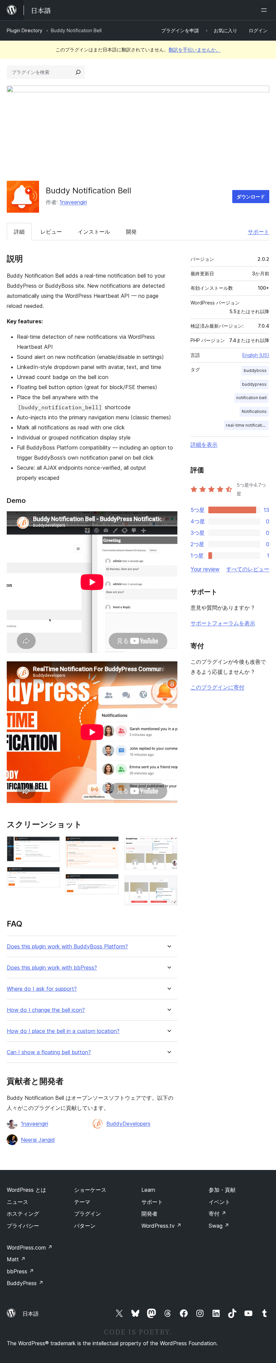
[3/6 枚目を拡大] (109, 845)
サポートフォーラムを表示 (223, 623)
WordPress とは (26, 1189)
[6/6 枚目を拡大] (168, 884)
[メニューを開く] (265, 10)
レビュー (51, 231)
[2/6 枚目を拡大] (50, 876)
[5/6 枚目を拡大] (168, 845)
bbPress (20, 1271)
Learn (148, 1189)
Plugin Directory (24, 30)
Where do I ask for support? (42, 989)
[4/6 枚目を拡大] (109, 883)
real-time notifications (247, 425)
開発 (131, 231)
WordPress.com (30, 1247)
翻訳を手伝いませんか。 (194, 49)
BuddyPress (25, 1283)
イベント (219, 1201)
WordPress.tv (161, 1225)
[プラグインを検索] (78, 72)
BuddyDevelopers (128, 1123)
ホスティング (23, 1213)
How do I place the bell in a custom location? (63, 1031)
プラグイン (87, 1213)
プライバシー (23, 1225)
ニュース (17, 1201)
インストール (94, 231)
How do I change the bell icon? (46, 1010)
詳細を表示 (204, 444)
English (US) (255, 355)
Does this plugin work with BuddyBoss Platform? (67, 946)
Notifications (254, 411)
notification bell (251, 397)
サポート (258, 231)
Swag (219, 1225)
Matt (16, 1259)
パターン (85, 1225)
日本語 (31, 1313)
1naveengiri (73, 202)
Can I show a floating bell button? (49, 1052)
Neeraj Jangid (38, 1139)
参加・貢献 (222, 1189)
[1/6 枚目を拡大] (50, 845)
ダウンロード (251, 196)
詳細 (19, 231)
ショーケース (90, 1189)
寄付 (217, 1213)
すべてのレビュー (247, 569)
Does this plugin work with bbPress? (52, 968)
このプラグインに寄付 (217, 687)
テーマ (82, 1201)
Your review (205, 569)
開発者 (149, 1213)
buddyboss (255, 370)
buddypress (254, 384)
